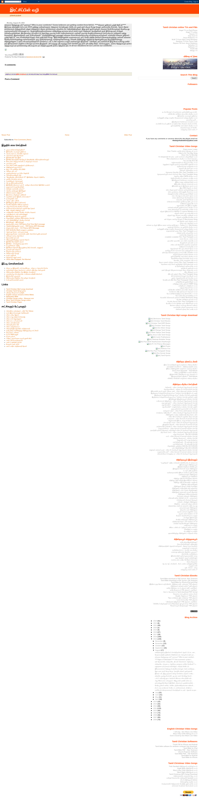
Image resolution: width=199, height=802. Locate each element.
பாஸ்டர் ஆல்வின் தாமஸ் (14, 342)
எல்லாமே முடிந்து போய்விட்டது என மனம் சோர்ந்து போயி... (174, 676)
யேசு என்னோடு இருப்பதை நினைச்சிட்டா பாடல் (182, 294)
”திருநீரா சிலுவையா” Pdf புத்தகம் (186, 596)
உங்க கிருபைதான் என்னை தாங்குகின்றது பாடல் (181, 190)
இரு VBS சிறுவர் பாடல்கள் (188, 188)
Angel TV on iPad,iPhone (188, 30)
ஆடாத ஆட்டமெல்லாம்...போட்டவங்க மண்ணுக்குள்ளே (179, 564)
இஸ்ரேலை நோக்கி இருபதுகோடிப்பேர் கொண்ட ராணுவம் (24, 247)
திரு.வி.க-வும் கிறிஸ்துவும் (188, 510)
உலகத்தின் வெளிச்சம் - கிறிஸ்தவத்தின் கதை (182, 367)
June (157, 695)
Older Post (128, 135)
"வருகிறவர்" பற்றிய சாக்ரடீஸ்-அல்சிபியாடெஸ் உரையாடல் (179, 463)
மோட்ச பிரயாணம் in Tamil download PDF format (180, 592)
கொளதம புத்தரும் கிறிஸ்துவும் (187, 496)
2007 (155, 717)
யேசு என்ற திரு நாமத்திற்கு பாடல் (186, 295)
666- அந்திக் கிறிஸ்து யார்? (15, 210)
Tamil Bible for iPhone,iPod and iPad (184, 582)
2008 (155, 715)
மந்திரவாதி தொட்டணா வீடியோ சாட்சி (184, 521)
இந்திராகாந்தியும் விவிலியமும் (187, 467)
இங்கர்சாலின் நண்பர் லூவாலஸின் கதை (184, 556)
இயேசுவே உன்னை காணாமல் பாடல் (185, 184)
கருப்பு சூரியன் (11, 255)
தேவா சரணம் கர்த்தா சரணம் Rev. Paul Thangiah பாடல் (178, 262)
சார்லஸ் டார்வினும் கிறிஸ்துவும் (187, 502)
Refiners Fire (165, 348)
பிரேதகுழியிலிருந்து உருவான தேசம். (18, 240)
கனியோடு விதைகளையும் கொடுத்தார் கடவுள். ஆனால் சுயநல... (176, 690)
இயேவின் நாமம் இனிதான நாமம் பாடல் (184, 186)
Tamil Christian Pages (14, 302)
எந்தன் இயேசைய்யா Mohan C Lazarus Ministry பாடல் (178, 211)
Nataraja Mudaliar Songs (161, 339)
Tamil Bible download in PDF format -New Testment (178, 579)
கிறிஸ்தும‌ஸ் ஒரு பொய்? (14, 167)
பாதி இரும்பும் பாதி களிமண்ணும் (17, 214)
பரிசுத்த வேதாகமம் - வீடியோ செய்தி (185, 438)
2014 (155, 701)
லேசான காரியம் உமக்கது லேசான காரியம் (183, 305)
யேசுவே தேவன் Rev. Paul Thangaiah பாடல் (182, 301)
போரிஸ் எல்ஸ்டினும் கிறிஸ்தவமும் (186, 519)
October (158, 646)
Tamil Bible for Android (189, 755)
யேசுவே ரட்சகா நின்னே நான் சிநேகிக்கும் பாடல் (181, 303)
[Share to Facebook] (20, 54)
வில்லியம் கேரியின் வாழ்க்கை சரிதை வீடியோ (182, 378)
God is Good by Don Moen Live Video (183, 736)
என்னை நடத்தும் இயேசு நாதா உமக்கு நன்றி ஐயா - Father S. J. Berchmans (171, 225)
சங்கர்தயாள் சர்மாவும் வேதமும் (187, 500)
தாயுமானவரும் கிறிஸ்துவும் (188, 508)
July (157, 692)
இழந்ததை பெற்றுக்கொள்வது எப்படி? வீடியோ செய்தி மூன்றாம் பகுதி (174, 397)
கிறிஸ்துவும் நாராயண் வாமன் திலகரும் (184, 492)
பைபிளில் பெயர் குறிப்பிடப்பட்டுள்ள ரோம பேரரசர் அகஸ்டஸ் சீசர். (176, 124)
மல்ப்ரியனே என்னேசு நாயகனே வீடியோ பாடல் (182, 114)
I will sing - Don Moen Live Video (185, 732)
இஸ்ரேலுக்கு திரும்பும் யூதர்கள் (16, 216)
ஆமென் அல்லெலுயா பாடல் (188, 170)
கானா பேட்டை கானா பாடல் (188, 239)
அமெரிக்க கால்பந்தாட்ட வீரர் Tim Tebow (19, 311)
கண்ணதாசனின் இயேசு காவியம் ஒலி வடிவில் (182, 473)
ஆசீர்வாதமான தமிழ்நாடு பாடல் (187, 166)
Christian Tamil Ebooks (161, 321)
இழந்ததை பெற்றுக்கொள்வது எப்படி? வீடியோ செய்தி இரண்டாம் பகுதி (174, 393)
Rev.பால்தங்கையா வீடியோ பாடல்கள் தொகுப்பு (182, 159)
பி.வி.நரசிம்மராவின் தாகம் (14, 280)
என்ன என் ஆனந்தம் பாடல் (188, 223)
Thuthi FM (193, 49)
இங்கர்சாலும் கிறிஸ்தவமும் (188, 465)
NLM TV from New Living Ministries (184, 39)
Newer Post (6, 135)
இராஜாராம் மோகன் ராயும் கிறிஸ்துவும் (185, 469)
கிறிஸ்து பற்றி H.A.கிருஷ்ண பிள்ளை (185, 478)
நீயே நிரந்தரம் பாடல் (190, 272)
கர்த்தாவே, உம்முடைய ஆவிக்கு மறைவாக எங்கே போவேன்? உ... (176, 664)
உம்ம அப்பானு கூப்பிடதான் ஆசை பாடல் (184, 196)
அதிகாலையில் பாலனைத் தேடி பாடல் (185, 776)
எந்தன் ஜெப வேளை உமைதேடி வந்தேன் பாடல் (182, 215)
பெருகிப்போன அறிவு (13, 246)
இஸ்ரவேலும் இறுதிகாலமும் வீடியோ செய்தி (183, 399)
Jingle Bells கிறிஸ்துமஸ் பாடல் (187, 768)
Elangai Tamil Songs (162, 330)
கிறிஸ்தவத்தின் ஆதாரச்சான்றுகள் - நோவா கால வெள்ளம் (178, 546)
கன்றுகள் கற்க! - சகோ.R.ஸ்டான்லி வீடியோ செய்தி (180, 411)
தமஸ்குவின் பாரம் (12, 199)
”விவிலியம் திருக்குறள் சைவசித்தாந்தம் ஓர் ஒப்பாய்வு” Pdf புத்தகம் (175, 604)
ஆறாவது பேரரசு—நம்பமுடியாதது (17, 232)
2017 (155, 634)
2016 (155, 637)
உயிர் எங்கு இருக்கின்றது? (188, 542)
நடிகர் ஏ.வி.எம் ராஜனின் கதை (187, 512)
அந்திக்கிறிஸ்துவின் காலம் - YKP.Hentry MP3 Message (25, 226)
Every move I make (190, 149)
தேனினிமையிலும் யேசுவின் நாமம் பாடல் (184, 258)
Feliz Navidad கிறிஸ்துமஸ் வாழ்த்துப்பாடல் (183, 766)
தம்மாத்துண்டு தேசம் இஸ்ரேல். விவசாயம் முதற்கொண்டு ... (175, 683)
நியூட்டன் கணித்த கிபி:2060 (15, 169)
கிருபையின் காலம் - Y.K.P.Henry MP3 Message (22, 228)
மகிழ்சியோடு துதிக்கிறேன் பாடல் (186, 282)
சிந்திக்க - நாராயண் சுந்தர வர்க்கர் (185, 504)
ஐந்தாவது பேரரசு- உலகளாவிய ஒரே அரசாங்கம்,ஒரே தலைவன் (26, 234)
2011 (155, 708)
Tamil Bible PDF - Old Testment (186, 754)
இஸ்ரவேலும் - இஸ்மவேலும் (15, 222)
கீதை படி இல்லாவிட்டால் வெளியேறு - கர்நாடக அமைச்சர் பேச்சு (27, 268)
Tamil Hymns (165, 355)
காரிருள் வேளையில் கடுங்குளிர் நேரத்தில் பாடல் (182, 778)
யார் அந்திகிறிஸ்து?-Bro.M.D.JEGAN (184, 448)
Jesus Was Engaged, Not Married (18, 259)
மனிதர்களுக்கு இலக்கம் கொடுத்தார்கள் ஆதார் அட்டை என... (175, 652)
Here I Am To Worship (189, 155)
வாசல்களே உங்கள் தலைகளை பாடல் (185, 307)
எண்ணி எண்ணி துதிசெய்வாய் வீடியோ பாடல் (182, 207)
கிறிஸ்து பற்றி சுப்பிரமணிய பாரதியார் (185, 482)
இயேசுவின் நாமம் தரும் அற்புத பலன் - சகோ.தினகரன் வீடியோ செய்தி (174, 391)
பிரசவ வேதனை (192, 562)
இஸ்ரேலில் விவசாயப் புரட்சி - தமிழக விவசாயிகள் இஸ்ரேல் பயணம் (28, 185)
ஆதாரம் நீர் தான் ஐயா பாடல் (188, 168)
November (159, 643)
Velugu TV (193, 50)
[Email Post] (43, 57)
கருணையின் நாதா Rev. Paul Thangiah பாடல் (181, 231)
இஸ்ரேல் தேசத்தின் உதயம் (15, 242)
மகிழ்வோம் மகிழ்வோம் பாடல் (188, 286)
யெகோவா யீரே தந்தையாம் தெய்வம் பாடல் (183, 292)
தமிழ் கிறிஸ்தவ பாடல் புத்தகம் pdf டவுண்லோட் (182, 588)
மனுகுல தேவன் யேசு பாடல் (188, 288)
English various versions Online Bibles (20, 295)
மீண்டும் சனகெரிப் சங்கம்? (15, 189)
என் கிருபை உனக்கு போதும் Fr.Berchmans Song (180, 219)
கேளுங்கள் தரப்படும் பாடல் (188, 243)
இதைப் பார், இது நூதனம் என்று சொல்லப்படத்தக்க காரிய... (175, 673)
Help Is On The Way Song (188, 153)
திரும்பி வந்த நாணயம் (13, 251)
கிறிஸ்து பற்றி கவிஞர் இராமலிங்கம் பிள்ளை (183, 480)
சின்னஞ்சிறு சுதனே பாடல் (188, 782)
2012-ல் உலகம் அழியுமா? (14, 193)
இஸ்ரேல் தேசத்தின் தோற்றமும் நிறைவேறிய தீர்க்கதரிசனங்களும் (27, 159)
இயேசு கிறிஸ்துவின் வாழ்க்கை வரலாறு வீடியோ (181, 369)
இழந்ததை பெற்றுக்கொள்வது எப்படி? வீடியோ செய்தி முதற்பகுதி (175, 395)
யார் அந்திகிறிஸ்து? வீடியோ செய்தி (18, 220)
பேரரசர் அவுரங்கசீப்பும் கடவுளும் (186, 516)
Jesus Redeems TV (190, 38)
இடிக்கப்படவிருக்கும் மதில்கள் (16, 195)
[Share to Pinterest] (23, 54)
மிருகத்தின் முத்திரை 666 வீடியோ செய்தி (20, 218)
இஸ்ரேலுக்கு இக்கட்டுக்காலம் (16, 202)
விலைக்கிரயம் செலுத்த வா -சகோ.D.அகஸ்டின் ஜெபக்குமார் (177, 454)
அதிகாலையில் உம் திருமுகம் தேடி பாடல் (184, 162)
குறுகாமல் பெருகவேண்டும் (15, 187)
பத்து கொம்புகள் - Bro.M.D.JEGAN (185, 434)
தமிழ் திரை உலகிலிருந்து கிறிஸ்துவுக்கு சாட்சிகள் (22, 330)
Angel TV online (191, 32)
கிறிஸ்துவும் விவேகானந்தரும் (187, 494)
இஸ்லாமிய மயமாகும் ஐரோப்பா (16, 152)
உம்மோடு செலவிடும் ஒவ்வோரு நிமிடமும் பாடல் (182, 202)
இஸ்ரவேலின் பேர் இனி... (14, 157)
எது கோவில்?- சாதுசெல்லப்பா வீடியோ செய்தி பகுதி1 (179, 407)
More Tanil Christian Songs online (18, 300)
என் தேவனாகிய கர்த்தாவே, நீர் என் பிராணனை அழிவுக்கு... (175, 662)
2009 (155, 713)
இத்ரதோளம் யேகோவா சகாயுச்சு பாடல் (184, 122)
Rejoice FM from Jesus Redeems (185, 43)
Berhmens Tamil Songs (161, 319)
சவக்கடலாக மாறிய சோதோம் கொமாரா (184, 560)
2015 (155, 639)
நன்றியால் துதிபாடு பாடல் (189, 268)
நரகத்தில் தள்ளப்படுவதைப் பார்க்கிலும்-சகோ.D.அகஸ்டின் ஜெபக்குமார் (173, 430)
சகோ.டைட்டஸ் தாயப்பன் (14, 321)
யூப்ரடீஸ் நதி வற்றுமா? (13, 249)
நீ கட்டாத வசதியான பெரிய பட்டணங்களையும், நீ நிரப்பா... (174, 688)
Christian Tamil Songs (162, 325)
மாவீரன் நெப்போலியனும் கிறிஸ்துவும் (185, 523)
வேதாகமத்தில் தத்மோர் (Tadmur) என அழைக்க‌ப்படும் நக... (175, 655)
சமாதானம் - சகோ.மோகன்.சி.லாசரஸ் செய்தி (182, 419)
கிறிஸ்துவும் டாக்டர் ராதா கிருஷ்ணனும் (184, 490)
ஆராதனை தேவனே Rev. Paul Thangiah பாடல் (181, 172)
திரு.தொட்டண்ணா (12, 332)
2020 (155, 628)
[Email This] (14, 54)
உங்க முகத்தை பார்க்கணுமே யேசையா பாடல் (182, 192)
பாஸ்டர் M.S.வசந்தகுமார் (14, 340)
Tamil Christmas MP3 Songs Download (183, 774)
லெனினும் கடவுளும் (190, 529)
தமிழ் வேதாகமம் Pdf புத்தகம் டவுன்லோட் (183, 590)
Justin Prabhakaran (163, 337)
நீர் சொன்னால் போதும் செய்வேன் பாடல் (184, 276)
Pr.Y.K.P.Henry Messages (161, 344)
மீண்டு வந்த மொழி (12, 253)
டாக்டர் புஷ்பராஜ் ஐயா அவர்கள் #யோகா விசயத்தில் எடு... (174, 678)
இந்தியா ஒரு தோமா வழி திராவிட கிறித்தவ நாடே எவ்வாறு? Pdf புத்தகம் (173, 584)
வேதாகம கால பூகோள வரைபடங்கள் (185, 594)
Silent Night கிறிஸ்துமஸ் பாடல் (187, 772)
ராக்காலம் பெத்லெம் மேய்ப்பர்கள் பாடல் (184, 786)
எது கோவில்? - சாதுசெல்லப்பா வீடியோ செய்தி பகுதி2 (179, 405)
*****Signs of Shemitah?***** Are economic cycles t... (173, 659)
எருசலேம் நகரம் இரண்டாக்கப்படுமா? (18, 197)
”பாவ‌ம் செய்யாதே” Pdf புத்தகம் (186, 600)
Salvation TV (192, 45)
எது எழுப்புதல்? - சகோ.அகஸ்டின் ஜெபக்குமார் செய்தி (179, 403)
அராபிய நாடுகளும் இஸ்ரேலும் (16, 191)
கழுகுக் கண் (193, 566)
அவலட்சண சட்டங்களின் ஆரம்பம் (17, 154)
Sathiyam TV (192, 47)
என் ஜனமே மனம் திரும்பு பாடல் (187, 221)
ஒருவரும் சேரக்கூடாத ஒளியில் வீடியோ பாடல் (182, 227)
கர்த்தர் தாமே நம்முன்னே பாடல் (187, 233)
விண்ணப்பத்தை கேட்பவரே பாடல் (186, 309)
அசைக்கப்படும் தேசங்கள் (14, 156)
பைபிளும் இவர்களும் (190, 518)
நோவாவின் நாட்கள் (12, 238)
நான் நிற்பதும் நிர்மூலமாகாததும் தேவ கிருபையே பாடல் (179, 270)
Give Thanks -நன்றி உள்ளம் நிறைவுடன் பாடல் (182, 151)
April (157, 699)
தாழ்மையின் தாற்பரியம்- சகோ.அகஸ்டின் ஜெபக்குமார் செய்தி (177, 426)
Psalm (167, 346)
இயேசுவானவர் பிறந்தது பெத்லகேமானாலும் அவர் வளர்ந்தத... (175, 669)
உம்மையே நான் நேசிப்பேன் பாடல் (186, 200)
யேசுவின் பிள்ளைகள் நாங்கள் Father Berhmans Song (178, 297)
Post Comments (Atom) (22, 140)
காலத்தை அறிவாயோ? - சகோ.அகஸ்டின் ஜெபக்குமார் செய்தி (176, 413)
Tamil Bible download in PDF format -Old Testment (179, 580)
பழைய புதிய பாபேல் (12, 201)
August (158, 650)
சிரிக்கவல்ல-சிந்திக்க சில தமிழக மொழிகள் (20, 278)
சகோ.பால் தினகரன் (13, 323)
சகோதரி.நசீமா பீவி (12, 325)
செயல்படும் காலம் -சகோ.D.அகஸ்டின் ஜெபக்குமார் (180, 422)
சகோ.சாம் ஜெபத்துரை (13, 319)
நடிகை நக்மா (10, 336)
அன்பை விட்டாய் (11, 171)
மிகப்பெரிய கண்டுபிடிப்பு (189, 554)
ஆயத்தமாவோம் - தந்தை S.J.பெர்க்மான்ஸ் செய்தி (180, 389)
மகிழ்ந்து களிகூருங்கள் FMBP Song (185, 284)
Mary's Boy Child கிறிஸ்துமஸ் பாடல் (185, 734)
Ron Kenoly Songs (163, 353)
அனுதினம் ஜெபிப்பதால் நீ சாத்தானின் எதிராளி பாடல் (180, 164)
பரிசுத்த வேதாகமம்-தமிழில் (15, 293)
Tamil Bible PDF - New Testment (185, 750)
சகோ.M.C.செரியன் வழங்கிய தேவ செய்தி (183, 417)
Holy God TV (192, 36)
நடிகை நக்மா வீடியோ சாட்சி (188, 514)
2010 (155, 710)
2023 (155, 621)
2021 (155, 625)
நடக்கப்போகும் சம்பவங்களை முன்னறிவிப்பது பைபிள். (179, 112)
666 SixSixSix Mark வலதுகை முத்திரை (19, 230)
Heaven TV (193, 34)
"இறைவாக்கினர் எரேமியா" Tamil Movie (184, 376)
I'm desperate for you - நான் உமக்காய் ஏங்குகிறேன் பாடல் (177, 157)
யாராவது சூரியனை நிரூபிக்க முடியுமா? (184, 552)
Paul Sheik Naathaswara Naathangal (156, 342)
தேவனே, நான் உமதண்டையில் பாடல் (185, 260)
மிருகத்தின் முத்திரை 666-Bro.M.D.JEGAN (182, 446)
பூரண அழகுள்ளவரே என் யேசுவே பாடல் (184, 278)
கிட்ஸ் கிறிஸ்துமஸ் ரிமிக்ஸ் (188, 780)
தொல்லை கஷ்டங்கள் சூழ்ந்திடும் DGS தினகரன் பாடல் (179, 264)
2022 (155, 623)
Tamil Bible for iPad (190, 748)
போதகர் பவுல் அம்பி (12, 344)
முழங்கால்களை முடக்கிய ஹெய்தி (17, 173)
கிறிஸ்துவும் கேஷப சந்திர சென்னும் (185, 486)
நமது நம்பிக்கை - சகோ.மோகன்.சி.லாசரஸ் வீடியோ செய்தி (177, 428)
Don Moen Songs (163, 328)
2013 (155, 704)
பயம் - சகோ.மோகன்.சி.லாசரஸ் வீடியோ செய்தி (181, 436)
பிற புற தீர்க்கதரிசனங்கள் (14, 183)
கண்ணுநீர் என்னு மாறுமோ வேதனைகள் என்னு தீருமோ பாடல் (177, 118)
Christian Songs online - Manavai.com (20, 298)
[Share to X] (18, 54)
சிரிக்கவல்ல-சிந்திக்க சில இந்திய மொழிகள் (21, 272)
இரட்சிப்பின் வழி (24, 9)
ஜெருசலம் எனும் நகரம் (13, 257)
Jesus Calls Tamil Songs (161, 335)
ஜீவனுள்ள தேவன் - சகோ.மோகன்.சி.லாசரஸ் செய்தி (180, 424)
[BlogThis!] (16, 54)
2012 (155, 706)
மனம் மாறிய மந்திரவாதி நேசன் (16, 346)
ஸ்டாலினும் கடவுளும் (190, 531)
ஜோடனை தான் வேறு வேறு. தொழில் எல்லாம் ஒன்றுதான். (174, 671)
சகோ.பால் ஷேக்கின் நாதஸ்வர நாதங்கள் (184, 245)
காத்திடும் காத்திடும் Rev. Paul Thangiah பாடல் (181, 237)
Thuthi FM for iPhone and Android (185, 744)
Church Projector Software (187, 752)
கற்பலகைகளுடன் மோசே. (188, 128)
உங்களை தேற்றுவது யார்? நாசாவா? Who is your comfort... (175, 657)
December (159, 641)
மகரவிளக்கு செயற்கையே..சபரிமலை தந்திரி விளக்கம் (24, 274)
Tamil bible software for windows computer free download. (176, 746)
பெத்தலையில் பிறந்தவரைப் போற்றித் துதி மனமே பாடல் (179, 784)
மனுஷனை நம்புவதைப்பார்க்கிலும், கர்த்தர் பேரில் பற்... (172, 666)
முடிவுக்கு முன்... (11, 163)
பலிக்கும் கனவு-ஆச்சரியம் (15, 236)
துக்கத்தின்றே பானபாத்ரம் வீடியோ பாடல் (184, 126)
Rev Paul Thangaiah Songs (160, 351)
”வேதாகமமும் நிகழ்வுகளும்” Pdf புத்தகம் (183, 606)
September (159, 648)
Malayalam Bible (12, 296)
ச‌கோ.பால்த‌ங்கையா (13, 327)
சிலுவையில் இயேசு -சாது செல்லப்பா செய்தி (182, 420)
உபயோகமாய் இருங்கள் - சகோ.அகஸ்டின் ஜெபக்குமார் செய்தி (177, 401)
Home (67, 135)
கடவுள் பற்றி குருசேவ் (190, 471)
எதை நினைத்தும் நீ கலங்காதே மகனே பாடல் (182, 209)
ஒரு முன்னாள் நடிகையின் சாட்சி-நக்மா (184, 409)
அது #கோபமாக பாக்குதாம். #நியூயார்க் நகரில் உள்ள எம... (174, 681)
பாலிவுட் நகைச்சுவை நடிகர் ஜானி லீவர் (19, 338)
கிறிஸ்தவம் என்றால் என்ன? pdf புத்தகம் (184, 586)
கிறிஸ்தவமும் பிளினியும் (189, 476)
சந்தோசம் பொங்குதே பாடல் (188, 247)
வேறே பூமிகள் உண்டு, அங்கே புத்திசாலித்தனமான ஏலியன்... (175, 685)
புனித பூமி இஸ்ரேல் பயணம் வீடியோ (185, 372)
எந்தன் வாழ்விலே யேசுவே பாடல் (187, 217)
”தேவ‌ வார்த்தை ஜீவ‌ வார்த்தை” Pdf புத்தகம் (182, 598)
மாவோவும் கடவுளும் (190, 525)
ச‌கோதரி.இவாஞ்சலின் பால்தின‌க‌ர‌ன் (18, 329)
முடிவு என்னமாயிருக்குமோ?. (15, 150)
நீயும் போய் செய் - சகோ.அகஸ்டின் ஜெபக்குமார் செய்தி (179, 432)
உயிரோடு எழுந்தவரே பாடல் (188, 204)
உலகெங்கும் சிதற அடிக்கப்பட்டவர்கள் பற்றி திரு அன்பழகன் (25, 270)
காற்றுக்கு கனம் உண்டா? (189, 130)
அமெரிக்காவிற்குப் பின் (13, 175)
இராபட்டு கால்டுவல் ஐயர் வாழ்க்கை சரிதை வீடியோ (180, 365)
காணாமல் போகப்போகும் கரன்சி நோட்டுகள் (20, 208)
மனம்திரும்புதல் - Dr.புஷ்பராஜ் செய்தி (185, 442)
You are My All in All (190, 161)
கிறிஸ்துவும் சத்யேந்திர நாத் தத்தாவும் (184, 488)
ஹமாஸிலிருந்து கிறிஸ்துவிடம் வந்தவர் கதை (182, 533)
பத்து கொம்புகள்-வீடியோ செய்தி (17, 206)
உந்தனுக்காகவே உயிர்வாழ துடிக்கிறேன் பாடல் (182, 194)
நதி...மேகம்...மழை (191, 568)
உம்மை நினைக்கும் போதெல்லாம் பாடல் (184, 198)
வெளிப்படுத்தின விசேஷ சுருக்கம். (17, 204)
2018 (155, 632)
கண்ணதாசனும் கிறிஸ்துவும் (188, 474)
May (157, 697)
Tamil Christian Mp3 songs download (19, 289)
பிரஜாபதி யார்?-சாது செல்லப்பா (187, 440)
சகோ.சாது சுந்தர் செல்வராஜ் (15, 317)
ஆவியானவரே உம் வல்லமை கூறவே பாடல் (184, 178)
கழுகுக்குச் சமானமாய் (189, 548)
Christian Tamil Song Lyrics (16, 291)
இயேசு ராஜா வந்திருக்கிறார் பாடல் (186, 182)
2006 (155, 720)
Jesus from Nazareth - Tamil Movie (184, 371)
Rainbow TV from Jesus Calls (186, 41)
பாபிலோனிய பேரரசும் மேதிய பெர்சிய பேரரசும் (21, 212)
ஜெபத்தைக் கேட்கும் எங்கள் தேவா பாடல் (183, 249)
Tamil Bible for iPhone (189, 757)
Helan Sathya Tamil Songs (160, 332)
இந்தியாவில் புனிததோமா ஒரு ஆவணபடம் (183, 374)
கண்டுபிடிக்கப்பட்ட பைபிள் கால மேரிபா (184, 550)
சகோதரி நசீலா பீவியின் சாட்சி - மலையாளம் (182, 498)
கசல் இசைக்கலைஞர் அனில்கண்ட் (17, 313)
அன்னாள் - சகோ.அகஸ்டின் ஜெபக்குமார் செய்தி (181, 387)
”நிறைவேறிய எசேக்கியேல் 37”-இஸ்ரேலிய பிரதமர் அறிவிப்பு (25, 177)
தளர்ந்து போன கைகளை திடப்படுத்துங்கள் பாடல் (181, 250)
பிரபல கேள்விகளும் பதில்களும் (187, 544)
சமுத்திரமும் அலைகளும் (14, 181)
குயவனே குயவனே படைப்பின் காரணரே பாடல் (182, 241)
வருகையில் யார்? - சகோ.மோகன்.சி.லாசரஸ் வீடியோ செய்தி (177, 452)
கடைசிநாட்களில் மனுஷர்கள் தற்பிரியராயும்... (20, 165)
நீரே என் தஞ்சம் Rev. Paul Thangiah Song (182, 274)
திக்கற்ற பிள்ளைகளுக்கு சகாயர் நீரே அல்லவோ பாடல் (179, 252)
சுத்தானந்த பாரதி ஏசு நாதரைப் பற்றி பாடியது (182, 506)
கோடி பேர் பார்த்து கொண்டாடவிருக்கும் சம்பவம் (22, 161)
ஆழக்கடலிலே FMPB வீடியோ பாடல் (185, 176)
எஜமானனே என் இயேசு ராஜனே (187, 205)
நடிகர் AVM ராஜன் (12, 334)
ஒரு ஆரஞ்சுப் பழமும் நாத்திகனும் (186, 558)
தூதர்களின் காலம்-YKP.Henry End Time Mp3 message (25, 224)
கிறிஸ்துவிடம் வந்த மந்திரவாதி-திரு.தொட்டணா (181, 415)
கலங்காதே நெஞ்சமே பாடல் (188, 235)
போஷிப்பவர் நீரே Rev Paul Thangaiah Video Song (180, 280)
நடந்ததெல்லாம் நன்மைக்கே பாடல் (186, 266)
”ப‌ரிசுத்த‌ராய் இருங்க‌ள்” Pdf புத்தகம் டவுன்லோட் (181, 602)
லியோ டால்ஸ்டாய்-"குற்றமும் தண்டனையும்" (183, 527)
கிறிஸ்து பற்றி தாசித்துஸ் (189, 484)
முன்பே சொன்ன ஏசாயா (14, 179)
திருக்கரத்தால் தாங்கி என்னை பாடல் (185, 254)
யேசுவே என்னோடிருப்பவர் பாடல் (187, 299)
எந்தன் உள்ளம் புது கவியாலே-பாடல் (186, 213)
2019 (155, 630)
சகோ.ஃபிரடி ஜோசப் (12, 315)
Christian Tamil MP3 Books (160, 323)
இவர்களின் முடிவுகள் (13, 276)
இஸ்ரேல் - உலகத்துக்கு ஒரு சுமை (17, 244)
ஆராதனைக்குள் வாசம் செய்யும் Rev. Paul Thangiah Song (177, 174)
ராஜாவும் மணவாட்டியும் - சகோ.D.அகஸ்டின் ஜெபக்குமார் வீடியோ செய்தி (173, 450)
